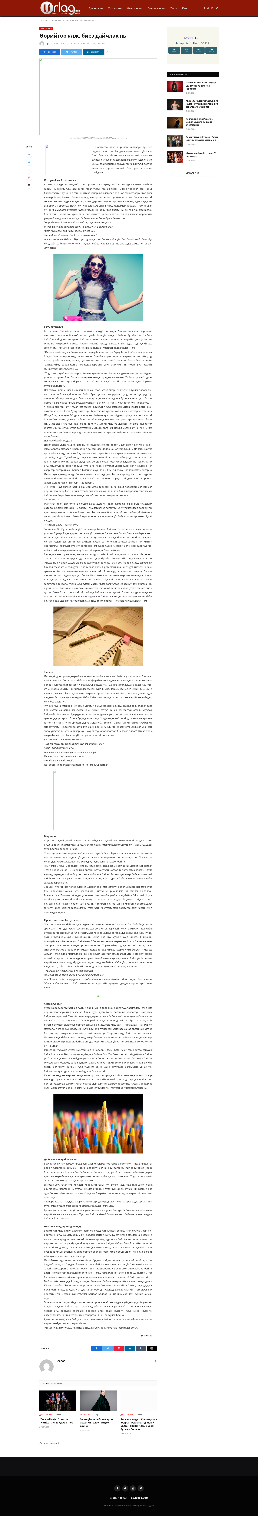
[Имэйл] (29, 185)
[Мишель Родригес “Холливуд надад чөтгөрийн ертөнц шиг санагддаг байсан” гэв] (175, 104)
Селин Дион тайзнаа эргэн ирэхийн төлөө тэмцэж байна (96, 1422)
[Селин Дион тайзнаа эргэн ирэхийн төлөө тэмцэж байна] (98, 1400)
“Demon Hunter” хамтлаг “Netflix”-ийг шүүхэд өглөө (56, 1421)
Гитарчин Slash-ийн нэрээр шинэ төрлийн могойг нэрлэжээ (201, 85)
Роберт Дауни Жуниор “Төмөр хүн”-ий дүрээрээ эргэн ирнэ (202, 138)
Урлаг (48, 44)
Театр (174, 8)
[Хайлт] (217, 8)
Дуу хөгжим (96, 8)
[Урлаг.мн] (60, 8)
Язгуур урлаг (134, 8)
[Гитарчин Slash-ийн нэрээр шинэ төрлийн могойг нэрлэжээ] (175, 86)
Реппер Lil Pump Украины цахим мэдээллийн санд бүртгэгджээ (199, 122)
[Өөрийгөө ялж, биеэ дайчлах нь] (98, 97)
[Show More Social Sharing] (107, 52)
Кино (185, 8)
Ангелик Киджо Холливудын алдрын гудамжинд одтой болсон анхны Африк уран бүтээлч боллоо (138, 1424)
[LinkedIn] (29, 170)
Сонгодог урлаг (156, 8)
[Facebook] (29, 155)
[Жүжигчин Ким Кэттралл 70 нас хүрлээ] (175, 157)
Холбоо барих (140, 1498)
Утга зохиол (115, 8)
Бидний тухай (118, 1498)
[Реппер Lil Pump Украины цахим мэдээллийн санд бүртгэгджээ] (175, 122)
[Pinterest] (29, 178)
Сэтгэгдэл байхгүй (77, 44)
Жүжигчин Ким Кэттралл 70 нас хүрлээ (201, 154)
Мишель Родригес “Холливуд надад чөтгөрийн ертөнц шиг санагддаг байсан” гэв (202, 104)
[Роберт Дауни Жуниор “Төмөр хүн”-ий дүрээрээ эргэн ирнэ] (175, 141)
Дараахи (191, 173)
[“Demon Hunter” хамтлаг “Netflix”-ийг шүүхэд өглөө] (57, 1400)
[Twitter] (29, 162)
